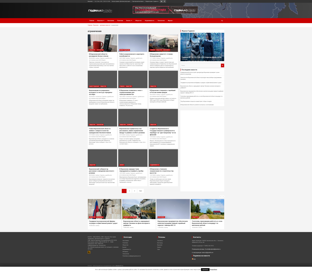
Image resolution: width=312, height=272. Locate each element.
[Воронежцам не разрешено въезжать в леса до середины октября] (102, 79)
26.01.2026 (122, 58)
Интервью (125, 251)
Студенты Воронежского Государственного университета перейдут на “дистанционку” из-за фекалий (163, 132)
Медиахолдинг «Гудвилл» (152, 1)
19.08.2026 (92, 225)
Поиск (222, 65)
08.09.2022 (92, 175)
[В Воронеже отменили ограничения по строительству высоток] (163, 158)
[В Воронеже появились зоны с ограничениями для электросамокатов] (133, 79)
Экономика (110, 20)
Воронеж (90, 1)
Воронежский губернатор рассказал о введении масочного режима (101, 171)
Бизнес (128, 20)
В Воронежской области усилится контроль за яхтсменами (197, 104)
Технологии (161, 20)
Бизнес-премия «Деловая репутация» (121, 1)
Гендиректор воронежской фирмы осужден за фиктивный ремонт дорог (201, 82)
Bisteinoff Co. (119, 265)
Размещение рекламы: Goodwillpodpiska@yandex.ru (206, 249)
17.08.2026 (160, 227)
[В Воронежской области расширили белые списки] (102, 43)
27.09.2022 (153, 136)
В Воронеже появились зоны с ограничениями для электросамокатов (130, 92)
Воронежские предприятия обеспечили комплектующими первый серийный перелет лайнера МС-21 (173, 223)
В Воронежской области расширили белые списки (98, 55)
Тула (158, 249)
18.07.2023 (122, 96)
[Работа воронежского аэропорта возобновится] (133, 43)
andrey (97, 58)
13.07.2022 (153, 175)
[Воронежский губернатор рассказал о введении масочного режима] (102, 158)
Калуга (159, 247)
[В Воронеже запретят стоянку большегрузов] (163, 43)
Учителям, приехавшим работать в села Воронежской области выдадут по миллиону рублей (207, 223)
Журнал (170, 20)
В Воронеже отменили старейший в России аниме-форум (162, 91)
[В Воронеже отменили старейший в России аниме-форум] (163, 79)
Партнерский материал (138, 1)
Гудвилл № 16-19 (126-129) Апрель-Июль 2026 (201, 57)
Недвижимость (149, 20)
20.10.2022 (122, 135)
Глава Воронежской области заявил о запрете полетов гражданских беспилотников (100, 131)
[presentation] (221, 197)
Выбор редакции (124, 50)
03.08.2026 (184, 59)
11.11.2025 (153, 58)
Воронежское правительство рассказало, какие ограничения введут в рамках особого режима (132, 131)
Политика (120, 20)
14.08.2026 (195, 227)
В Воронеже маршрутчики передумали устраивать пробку (131, 170)
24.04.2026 (92, 58)
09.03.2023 (153, 94)
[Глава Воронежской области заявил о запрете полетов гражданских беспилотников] (102, 118)
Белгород (160, 243)
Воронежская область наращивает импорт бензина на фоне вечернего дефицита (136, 223)
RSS (194, 259)
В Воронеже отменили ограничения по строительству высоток (162, 171)
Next (140, 191)
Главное (152, 50)
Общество (138, 20)
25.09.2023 (92, 96)
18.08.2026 (126, 227)
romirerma (98, 96)
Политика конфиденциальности (132, 256)
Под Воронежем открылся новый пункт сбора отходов (195, 101)
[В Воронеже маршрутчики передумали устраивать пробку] (133, 158)
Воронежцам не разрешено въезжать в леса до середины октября (100, 92)
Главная (91, 20)
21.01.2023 (92, 135)
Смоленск (160, 240)
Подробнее (213, 269)
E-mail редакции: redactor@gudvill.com (202, 252)
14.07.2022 (122, 173)
